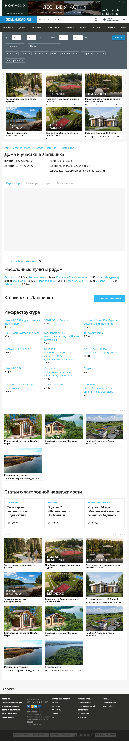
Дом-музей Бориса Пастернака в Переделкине (101, 350)
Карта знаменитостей (86, 706)
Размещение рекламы (10, 706)
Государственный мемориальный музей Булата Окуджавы (61, 336)
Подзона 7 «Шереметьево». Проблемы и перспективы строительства (59, 515)
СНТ (53, 717)
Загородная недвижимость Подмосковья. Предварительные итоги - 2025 (24, 515)
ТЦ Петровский (53, 384)
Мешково (19, 281)
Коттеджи (56, 706)
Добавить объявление (11, 710)
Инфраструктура (40, 183)
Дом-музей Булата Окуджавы (22, 333)
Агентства (82, 717)
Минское (64, 166)
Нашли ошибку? (8, 717)
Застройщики (83, 714)
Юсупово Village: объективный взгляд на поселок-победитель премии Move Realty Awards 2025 (104, 515)
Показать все (126, 78)
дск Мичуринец (109, 277)
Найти (118, 37)
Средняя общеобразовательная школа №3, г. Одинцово (58, 372)
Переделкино (46, 281)
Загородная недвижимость (37, 702)
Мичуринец (87, 170)
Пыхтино (9, 277)
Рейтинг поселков (85, 699)
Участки (55, 703)
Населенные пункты (47, 148)
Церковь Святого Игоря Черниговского (19, 386)
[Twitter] (36, 706)
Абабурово (11, 284)
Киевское (77, 166)
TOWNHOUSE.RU (40, 735)
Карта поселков (84, 703)
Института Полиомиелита (71, 277)
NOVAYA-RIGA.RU (21, 735)
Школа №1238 (13, 368)
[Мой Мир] (39, 706)
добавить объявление (110, 298)
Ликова (100, 281)
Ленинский (65, 161)
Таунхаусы (53, 27)
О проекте (6, 699)
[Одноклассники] (32, 706)
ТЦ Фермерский (94, 333)
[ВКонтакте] (29, 706)
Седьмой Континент (16, 349)
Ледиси (88, 368)
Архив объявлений (9, 714)
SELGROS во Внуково (57, 320)
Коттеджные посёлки (61, 699)
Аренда (55, 714)
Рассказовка (36, 277)
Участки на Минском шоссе (21, 261)
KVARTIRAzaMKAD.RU (105, 735)
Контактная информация (12, 703)
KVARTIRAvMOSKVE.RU (61, 735)
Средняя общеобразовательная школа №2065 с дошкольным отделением (59, 354)
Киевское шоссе (22, 148)
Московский (75, 281)
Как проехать (64, 183)
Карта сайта (108, 706)
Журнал (106, 699)
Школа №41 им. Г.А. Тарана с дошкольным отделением (101, 322)
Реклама (3, 79)
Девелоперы (83, 710)
